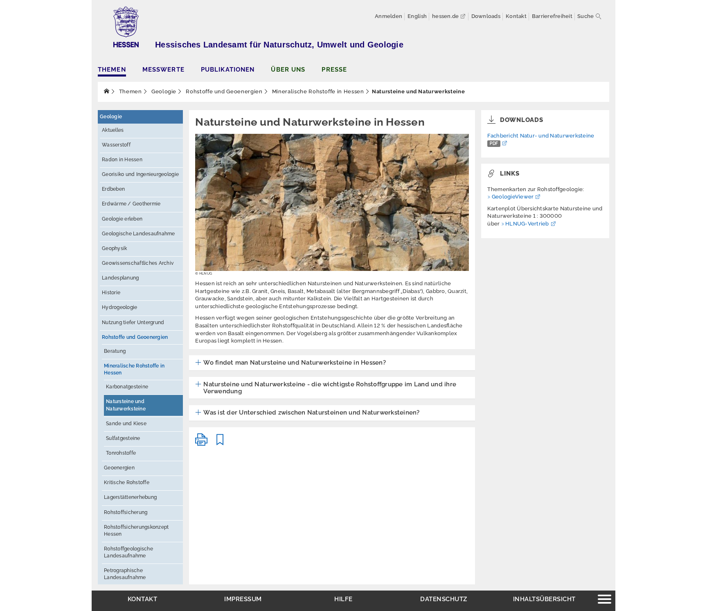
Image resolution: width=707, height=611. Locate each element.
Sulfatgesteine (123, 438)
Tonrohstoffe (121, 453)
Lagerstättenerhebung (130, 497)
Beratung (115, 351)
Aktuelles (113, 130)
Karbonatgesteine (127, 387)
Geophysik (114, 248)
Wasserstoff (116, 145)
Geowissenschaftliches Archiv (137, 263)
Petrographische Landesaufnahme (125, 574)
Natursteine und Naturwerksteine (126, 405)
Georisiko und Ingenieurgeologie (140, 174)
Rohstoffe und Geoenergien (224, 91)
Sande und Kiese (126, 423)
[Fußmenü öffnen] (604, 600)
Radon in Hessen (122, 159)
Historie (111, 292)
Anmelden (388, 16)
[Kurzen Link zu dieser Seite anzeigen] (220, 443)
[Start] (107, 91)
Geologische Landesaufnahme (138, 234)
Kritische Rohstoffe (126, 482)
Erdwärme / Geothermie (131, 204)
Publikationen (228, 69)
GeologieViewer (513, 197)
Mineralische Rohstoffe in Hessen (317, 91)
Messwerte (163, 69)
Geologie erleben (122, 219)
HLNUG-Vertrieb (527, 224)
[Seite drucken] (201, 443)
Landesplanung (120, 278)
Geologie (163, 91)
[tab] (332, 363)
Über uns (288, 69)
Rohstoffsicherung (125, 512)
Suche (585, 16)
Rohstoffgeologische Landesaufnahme (128, 552)
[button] (290, 363)
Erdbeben (113, 189)
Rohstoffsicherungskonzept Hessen (136, 530)
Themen (112, 69)
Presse (334, 69)
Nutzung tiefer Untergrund (133, 322)
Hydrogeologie (119, 307)
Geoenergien (119, 468)
